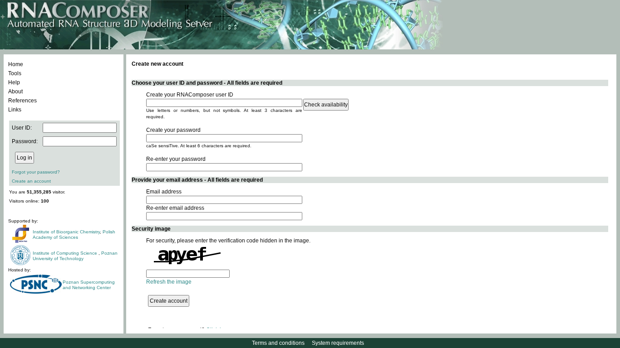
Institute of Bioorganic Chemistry (66, 231)
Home (15, 64)
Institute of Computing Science (65, 253)
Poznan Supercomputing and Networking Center (89, 285)
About (15, 91)
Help (14, 82)
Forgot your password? (36, 171)
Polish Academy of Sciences (74, 234)
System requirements (338, 343)
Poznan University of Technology (75, 256)
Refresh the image (169, 282)
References (22, 100)
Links (14, 109)
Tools (14, 73)
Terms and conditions (278, 343)
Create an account (31, 181)
